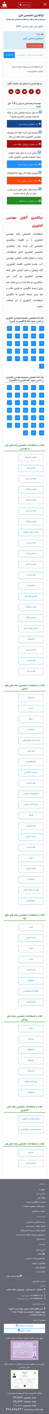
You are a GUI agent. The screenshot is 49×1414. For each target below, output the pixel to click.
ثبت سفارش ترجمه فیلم (29, 201)
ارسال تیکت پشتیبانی (25, 1325)
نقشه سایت (40, 1271)
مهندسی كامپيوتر (31, 457)
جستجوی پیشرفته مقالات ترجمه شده (30, 1235)
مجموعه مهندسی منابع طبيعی (31, 1129)
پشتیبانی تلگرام (25, 1330)
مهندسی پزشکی (31, 521)
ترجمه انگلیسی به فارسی (35, 1222)
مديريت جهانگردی (30, 772)
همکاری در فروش (38, 1263)
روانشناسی (31, 729)
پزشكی (31, 1028)
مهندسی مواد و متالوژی (31, 532)
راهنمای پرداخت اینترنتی (35, 1258)
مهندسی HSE (31, 617)
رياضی (31, 959)
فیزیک (31, 948)
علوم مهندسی (31, 660)
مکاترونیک (31, 639)
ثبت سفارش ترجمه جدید (28, 124)
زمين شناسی (31, 969)
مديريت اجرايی (31, 836)
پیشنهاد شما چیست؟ (35, 45)
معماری (31, 1152)
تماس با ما (41, 1194)
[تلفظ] (42, 34)
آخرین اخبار (40, 1250)
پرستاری (31, 1038)
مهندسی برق (31, 467)
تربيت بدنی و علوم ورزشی (31, 740)
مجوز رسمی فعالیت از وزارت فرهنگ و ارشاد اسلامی (24, 1338)
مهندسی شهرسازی (31, 596)
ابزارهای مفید (40, 1267)
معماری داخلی (31, 1163)
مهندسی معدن (31, 553)
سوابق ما (42, 1189)
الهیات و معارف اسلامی (31, 889)
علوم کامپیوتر (31, 1001)
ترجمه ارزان (40, 1239)
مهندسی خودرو (31, 649)
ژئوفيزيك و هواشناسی (30, 991)
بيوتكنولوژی (31, 1049)
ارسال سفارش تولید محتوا (28, 164)
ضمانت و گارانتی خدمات (35, 1202)
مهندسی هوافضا (31, 606)
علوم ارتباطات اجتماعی (31, 793)
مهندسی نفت (31, 574)
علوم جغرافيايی (31, 825)
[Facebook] (31, 91)
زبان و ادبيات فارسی (31, 804)
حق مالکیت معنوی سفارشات (33, 1206)
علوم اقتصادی (31, 761)
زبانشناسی (31, 879)
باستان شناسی (31, 868)
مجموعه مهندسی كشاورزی (31, 1118)
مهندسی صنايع (31, 500)
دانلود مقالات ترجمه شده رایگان (32, 1230)
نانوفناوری (31, 980)
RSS (40, 1254)
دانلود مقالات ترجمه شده (35, 1226)
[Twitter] (24, 91)
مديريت (31, 708)
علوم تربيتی (31, 750)
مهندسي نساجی (31, 564)
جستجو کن (9, 54)
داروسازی (31, 1060)
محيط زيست (30, 585)
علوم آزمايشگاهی (31, 1081)
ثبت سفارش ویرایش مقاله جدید (26, 144)
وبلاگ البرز (41, 1198)
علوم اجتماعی (31, 783)
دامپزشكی (31, 1070)
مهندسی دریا (31, 671)
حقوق (31, 718)
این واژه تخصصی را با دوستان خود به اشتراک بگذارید (24, 83)
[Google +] (17, 91)
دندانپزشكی (31, 1092)
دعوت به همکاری (38, 1211)
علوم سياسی (31, 847)
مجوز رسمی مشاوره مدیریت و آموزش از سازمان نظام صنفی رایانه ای (24, 1365)
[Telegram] (38, 91)
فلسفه (31, 815)
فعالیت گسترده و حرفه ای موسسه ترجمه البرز (24, 1393)
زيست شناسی (31, 937)
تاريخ (31, 857)
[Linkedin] (10, 91)
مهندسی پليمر (31, 542)
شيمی (31, 926)
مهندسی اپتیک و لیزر (31, 628)
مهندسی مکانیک (31, 489)
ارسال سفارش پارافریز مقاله (27, 181)
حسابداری (31, 697)
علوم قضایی (31, 900)
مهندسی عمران (31, 478)
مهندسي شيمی (31, 510)
